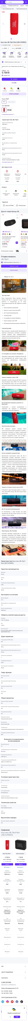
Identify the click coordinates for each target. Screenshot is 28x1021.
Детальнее (6, 867)
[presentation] (3, 24)
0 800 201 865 (6, 982)
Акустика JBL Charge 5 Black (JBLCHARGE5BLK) (8, 237)
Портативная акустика (8, 8)
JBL (2, 579)
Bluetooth (3, 751)
